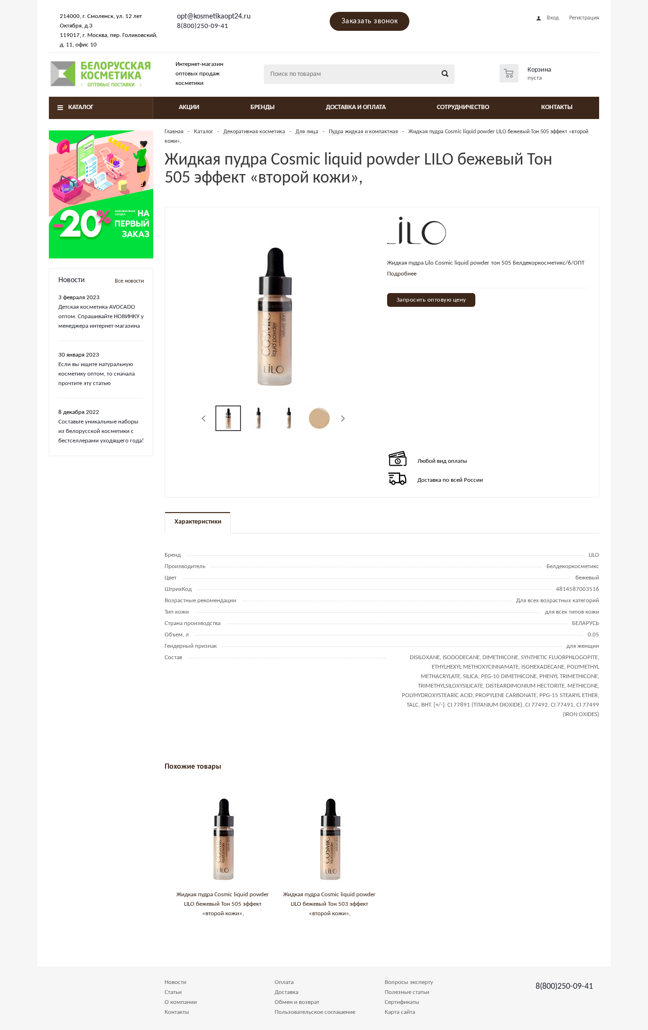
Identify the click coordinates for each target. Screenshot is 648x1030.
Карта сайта (400, 1012)
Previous (204, 418)
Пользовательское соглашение (315, 1012)
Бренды (262, 107)
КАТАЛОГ (80, 107)
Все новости (129, 281)
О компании (181, 1002)
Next (343, 418)
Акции (189, 107)
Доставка (286, 992)
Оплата (284, 982)
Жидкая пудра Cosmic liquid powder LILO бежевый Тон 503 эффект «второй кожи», (329, 904)
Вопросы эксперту (409, 982)
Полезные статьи (407, 992)
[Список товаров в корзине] (526, 79)
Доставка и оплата (356, 107)
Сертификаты (402, 1002)
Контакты (557, 107)
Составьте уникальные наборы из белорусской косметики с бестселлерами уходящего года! (101, 431)
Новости (175, 982)
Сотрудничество (463, 107)
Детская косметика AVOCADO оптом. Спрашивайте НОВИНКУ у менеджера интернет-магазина (101, 316)
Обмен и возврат (297, 1002)
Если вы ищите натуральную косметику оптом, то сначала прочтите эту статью (96, 373)
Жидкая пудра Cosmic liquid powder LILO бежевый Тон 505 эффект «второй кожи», (222, 904)
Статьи (173, 992)
